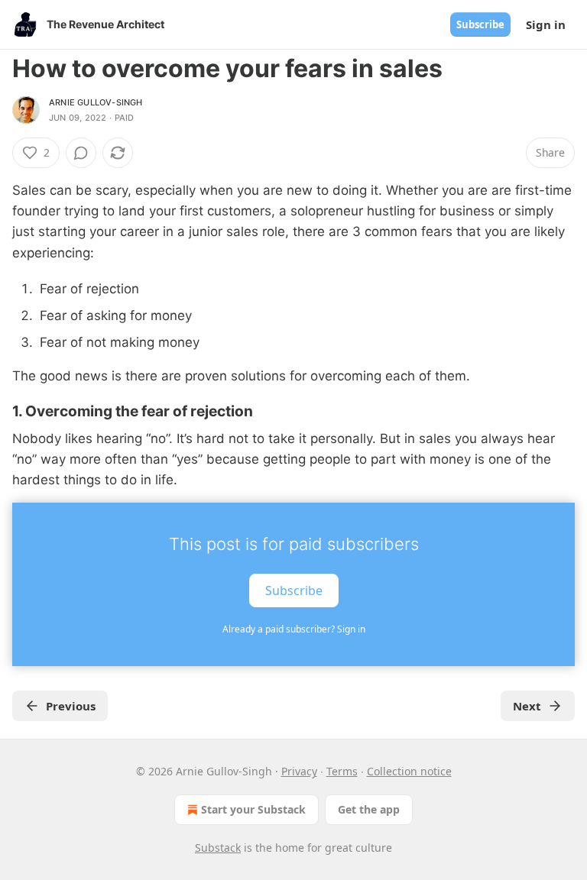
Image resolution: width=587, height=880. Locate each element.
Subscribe (480, 24)
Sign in (546, 24)
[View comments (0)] (81, 153)
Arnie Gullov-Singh (96, 102)
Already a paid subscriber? (293, 629)
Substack (218, 847)
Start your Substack (253, 809)
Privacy (299, 771)
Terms (342, 771)
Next (527, 705)
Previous (71, 705)
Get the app (369, 809)
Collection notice (409, 771)
